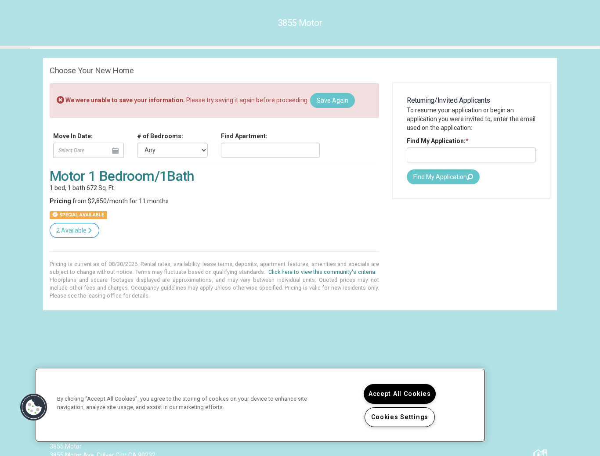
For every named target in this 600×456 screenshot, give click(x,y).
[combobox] (270, 150)
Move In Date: (73, 136)
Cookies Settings (400, 417)
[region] (260, 405)
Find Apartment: (244, 136)
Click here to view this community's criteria (321, 272)
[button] (34, 407)
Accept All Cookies (400, 394)
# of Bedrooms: (160, 136)
